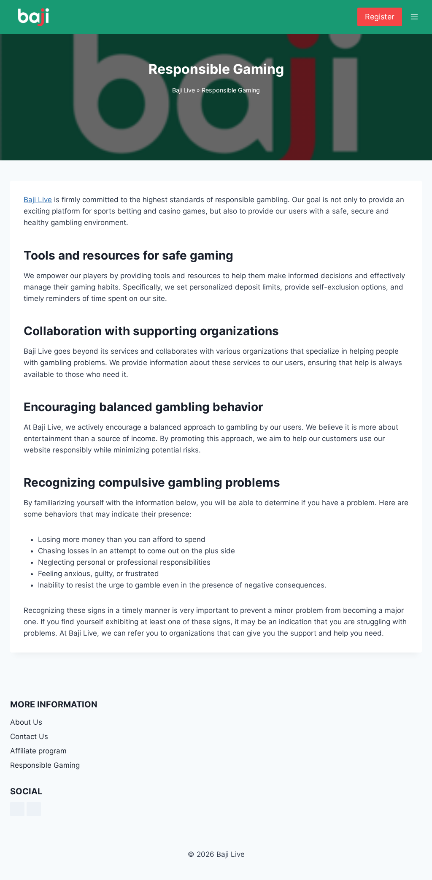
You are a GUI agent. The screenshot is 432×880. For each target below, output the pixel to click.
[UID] (34, 809)
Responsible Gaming (45, 765)
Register (379, 16)
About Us (26, 722)
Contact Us (29, 736)
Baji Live (183, 90)
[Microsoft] (17, 809)
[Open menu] (414, 16)
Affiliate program (38, 751)
